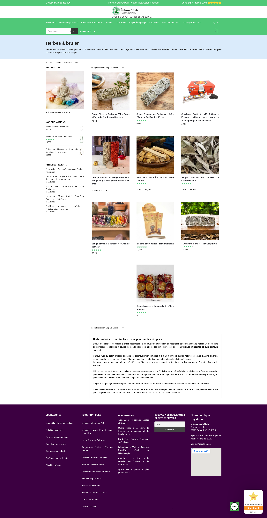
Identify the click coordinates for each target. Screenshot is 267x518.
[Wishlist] (125, 77)
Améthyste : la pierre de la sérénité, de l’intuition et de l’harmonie (133, 461)
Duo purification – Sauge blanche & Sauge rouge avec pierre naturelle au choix (111, 180)
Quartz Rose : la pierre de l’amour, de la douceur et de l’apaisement (133, 431)
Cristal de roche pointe (56, 444)
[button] (234, 506)
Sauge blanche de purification (59, 423)
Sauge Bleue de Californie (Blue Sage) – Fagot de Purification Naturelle (111, 116)
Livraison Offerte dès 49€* (58, 3)
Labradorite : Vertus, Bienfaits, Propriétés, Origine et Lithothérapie (133, 450)
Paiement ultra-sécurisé (93, 464)
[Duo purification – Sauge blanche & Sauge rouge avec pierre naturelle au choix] (111, 155)
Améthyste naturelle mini (57, 458)
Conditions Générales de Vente (96, 471)
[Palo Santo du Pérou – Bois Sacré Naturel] (155, 155)
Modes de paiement (91, 485)
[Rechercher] (74, 31)
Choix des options (110, 196)
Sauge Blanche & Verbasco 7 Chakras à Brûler (111, 245)
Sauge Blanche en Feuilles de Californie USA (200, 179)
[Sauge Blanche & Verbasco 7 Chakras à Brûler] (111, 221)
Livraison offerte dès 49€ (93, 423)
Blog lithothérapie (53, 465)
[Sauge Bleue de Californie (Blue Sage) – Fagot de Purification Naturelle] (111, 91)
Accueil (49, 62)
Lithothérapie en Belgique (93, 440)
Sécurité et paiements (92, 478)
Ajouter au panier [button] (110, 127)
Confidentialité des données (94, 457)
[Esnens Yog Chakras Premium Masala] (155, 221)
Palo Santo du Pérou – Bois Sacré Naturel (155, 179)
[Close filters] (85, 68)
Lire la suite (155, 321)
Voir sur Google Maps (201, 444)
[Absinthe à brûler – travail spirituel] (200, 221)
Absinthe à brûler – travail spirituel (200, 243)
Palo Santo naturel (54, 430)
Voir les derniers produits (58, 112)
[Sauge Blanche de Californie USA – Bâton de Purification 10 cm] (155, 91)
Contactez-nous (89, 506)
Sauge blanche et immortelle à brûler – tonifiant (155, 308)
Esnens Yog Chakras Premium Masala (155, 243)
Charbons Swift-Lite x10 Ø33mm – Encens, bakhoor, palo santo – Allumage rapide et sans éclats (200, 117)
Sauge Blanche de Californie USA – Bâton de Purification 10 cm (155, 116)
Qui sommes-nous (90, 499)
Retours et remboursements (95, 492)
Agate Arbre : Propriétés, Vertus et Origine (64, 169)
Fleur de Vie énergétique (57, 437)
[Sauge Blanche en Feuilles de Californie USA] (200, 155)
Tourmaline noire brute (56, 451)
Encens (58, 62)
